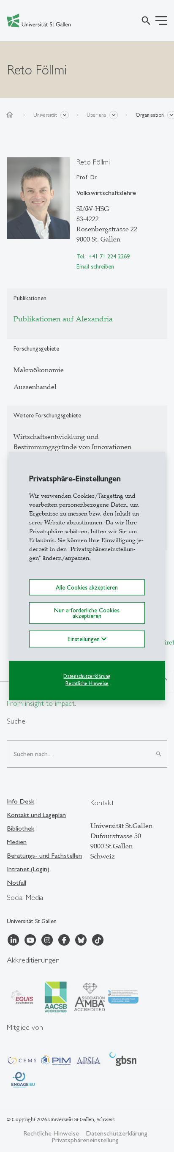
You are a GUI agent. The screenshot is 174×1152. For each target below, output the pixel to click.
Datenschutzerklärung (86, 676)
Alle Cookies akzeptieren (87, 587)
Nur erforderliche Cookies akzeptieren (87, 613)
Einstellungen (84, 639)
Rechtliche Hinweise (87, 683)
